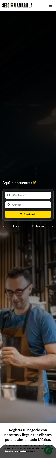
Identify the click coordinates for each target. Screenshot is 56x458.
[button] (3, 226)
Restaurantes (39, 226)
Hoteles (16, 226)
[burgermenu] (51, 5)
